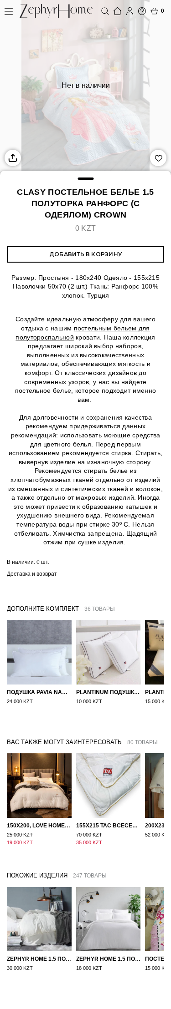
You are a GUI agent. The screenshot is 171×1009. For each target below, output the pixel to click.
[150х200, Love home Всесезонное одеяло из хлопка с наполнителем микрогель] (39, 785)
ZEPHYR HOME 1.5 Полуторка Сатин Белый (108, 959)
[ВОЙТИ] (130, 11)
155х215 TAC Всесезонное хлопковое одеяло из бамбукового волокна (108, 825)
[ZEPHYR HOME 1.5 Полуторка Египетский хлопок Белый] (39, 919)
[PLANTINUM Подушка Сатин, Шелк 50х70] (108, 652)
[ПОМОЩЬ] (142, 11)
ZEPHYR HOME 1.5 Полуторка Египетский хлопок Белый (39, 959)
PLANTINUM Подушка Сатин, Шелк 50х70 (108, 692)
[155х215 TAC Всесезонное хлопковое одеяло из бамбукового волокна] (108, 785)
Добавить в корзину (85, 254)
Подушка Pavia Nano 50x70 (39, 692)
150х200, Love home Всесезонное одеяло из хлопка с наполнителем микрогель (39, 825)
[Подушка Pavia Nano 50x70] (39, 652)
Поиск (105, 11)
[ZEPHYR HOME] (56, 11)
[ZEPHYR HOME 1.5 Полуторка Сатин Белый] (108, 919)
